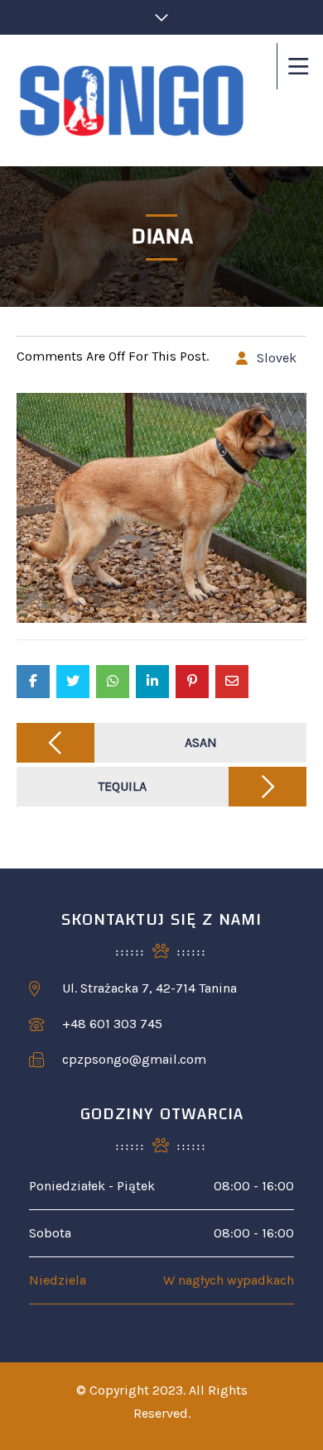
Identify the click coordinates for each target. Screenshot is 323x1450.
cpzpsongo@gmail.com (134, 1059)
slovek (276, 358)
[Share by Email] (231, 681)
